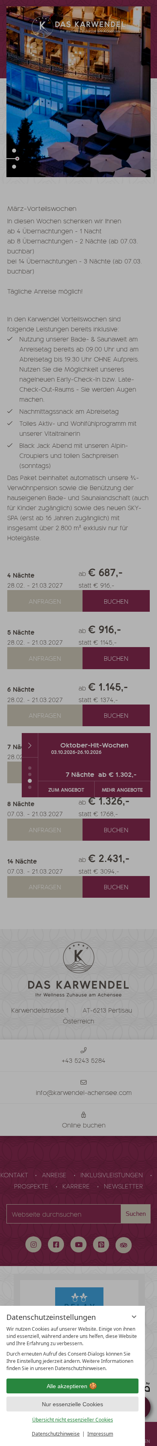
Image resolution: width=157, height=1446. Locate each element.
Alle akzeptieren (67, 1386)
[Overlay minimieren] (134, 1317)
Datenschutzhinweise (56, 1433)
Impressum (100, 1433)
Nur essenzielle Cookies (72, 1404)
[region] (72, 1349)
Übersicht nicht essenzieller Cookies (72, 1419)
